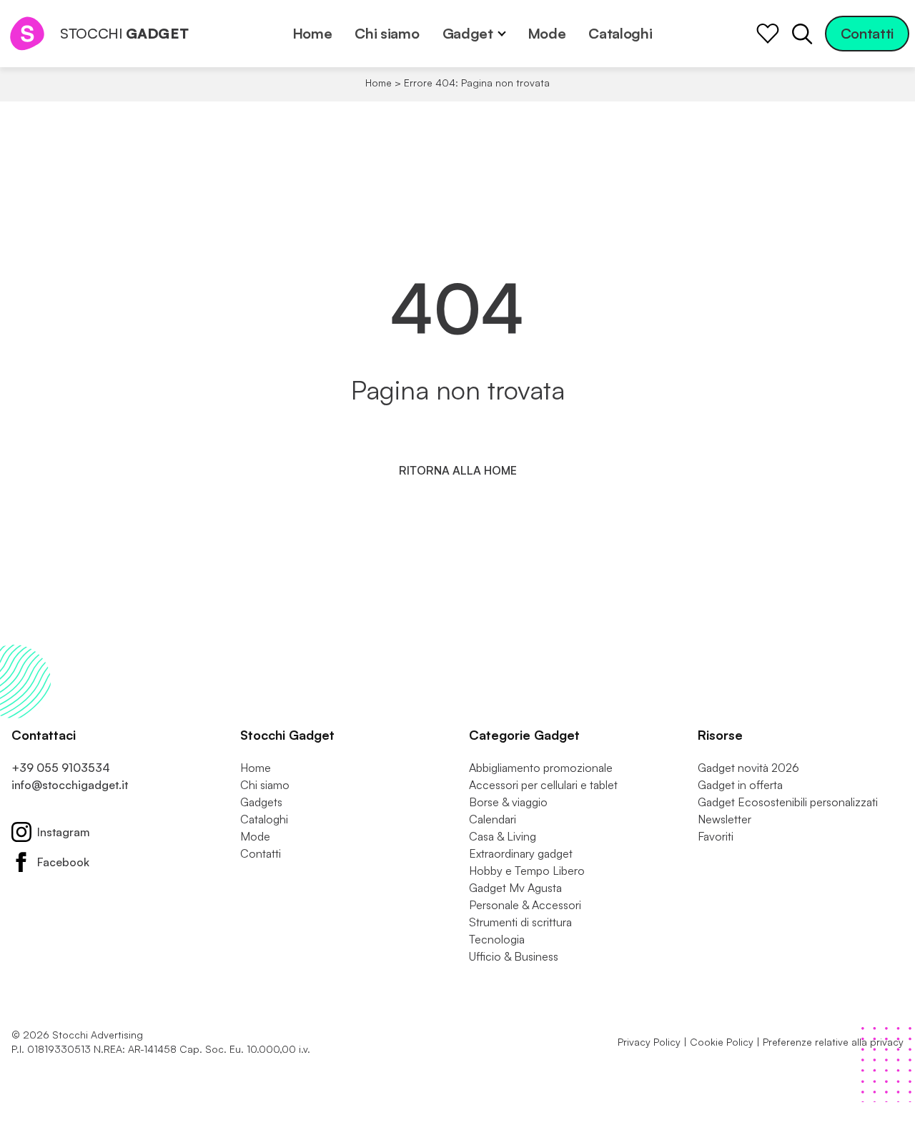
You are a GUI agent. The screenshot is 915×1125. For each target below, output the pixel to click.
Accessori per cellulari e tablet (543, 785)
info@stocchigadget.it (69, 785)
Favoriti (715, 836)
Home (312, 33)
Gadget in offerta (740, 785)
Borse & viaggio (508, 802)
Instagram (63, 832)
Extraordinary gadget (521, 853)
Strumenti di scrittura (520, 922)
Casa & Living (502, 836)
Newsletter (724, 819)
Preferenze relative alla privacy (833, 1042)
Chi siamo (387, 33)
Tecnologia (497, 939)
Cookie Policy (721, 1042)
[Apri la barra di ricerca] (802, 33)
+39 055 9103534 (60, 767)
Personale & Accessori (525, 905)
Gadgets (261, 802)
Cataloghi (620, 33)
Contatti (867, 33)
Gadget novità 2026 (748, 767)
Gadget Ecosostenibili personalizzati (788, 802)
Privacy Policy (649, 1042)
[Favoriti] (767, 33)
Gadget (467, 33)
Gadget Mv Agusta (515, 888)
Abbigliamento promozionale (541, 767)
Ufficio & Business (513, 956)
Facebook (63, 862)
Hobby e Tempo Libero (527, 870)
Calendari (492, 819)
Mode (547, 33)
